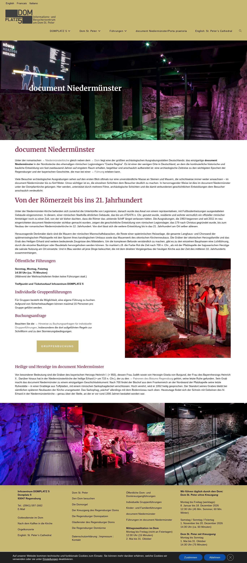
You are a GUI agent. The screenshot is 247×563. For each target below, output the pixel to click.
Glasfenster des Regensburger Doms (93, 522)
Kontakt (76, 539)
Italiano (33, 3)
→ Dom (95, 160)
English (10, 3)
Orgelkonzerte (26, 529)
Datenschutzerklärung (84, 536)
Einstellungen (50, 559)
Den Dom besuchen (83, 498)
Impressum (105, 536)
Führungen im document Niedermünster (149, 519)
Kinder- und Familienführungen (144, 507)
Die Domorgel (80, 504)
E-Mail (21, 509)
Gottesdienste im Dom (30, 517)
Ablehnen (214, 557)
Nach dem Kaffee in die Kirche (35, 523)
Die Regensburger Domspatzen (90, 516)
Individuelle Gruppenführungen (144, 502)
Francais (22, 3)
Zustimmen (190, 557)
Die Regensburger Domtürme (89, 527)
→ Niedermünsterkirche (55, 160)
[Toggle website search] (240, 31)
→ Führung (97, 171)
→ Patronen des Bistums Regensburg (151, 378)
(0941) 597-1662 (32, 505)
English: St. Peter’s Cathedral (34, 535)
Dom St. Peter (80, 492)
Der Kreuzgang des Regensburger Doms (95, 510)
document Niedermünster (140, 513)
